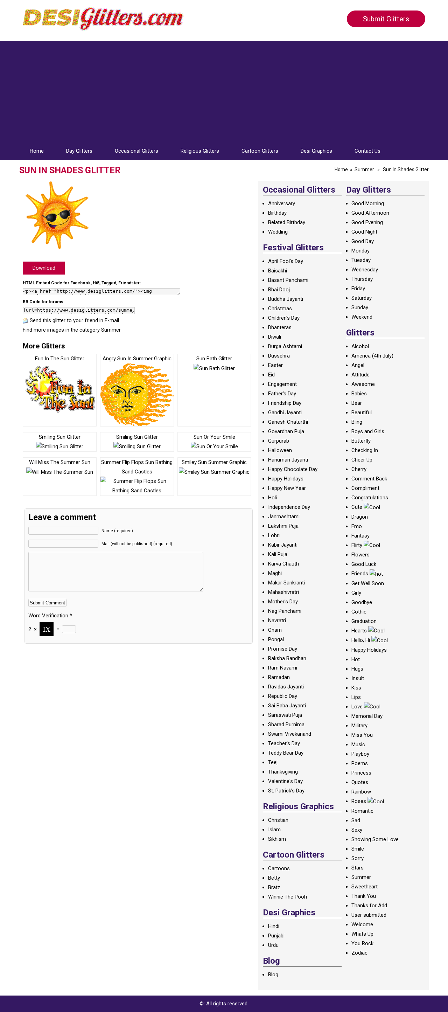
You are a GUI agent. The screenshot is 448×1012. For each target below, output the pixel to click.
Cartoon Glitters (259, 151)
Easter (275, 365)
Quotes (359, 782)
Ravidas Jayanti (286, 687)
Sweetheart (364, 886)
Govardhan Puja (286, 431)
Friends (359, 573)
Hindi (273, 926)
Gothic (358, 612)
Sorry (357, 858)
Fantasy (360, 536)
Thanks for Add (369, 905)
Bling (356, 422)
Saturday (361, 298)
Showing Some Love (375, 839)
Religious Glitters (200, 151)
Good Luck (363, 564)
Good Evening (367, 222)
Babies (359, 393)
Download (44, 268)
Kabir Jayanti (283, 545)
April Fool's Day (285, 261)
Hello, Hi (360, 640)
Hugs (357, 669)
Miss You (362, 735)
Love (357, 706)
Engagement (282, 384)
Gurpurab (278, 441)
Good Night (364, 232)
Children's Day (284, 318)
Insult (357, 678)
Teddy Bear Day (285, 753)
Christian (278, 820)
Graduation (364, 621)
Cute (356, 507)
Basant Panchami (288, 280)
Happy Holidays (285, 479)
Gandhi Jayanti (285, 412)
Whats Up (362, 934)
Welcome (362, 924)
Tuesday (361, 260)
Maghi (275, 573)
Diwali (274, 337)
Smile (357, 849)
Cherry (358, 469)
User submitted (368, 915)
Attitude (360, 375)
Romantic (362, 811)
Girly (356, 593)
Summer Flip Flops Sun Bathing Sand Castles (137, 467)
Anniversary (281, 203)
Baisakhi (277, 271)
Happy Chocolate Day (292, 469)
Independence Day (289, 507)
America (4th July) (372, 356)
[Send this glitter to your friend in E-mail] (25, 320)
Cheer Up (361, 460)
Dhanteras (280, 327)
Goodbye (361, 602)
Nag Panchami (284, 611)
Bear (356, 403)
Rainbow (361, 792)
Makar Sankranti (286, 583)
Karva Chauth (283, 564)
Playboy (360, 754)
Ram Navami (282, 668)
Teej (273, 762)
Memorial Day (367, 716)
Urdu (273, 945)
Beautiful (361, 412)
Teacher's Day (284, 743)
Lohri (274, 535)
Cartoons (279, 868)
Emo (356, 526)
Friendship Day (284, 403)
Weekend (361, 317)
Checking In (364, 450)
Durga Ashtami (285, 346)
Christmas (280, 308)
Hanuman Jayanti (288, 460)
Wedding (278, 232)
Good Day (362, 241)
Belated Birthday (286, 222)
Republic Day (282, 696)
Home (37, 151)
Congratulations (369, 497)
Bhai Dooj (279, 289)
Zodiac (359, 953)
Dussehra (279, 356)
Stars (357, 868)
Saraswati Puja (285, 715)
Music (358, 744)
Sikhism (277, 839)
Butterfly (361, 441)
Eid (271, 375)
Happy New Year (287, 488)
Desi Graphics (316, 151)
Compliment (365, 488)
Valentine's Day (285, 781)
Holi (272, 497)
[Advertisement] (224, 90)
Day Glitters (79, 151)
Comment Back (369, 479)
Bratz (274, 887)
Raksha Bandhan (287, 658)
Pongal (276, 639)
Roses (358, 801)
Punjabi (276, 936)
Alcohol (360, 346)
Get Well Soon (367, 583)
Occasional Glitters (136, 151)
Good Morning (367, 203)
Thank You (363, 896)
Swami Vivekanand (289, 734)
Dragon (359, 517)
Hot (355, 659)
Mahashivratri (283, 592)
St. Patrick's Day (286, 791)
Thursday (362, 279)
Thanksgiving (283, 772)
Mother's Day (283, 601)
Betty (274, 878)
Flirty (356, 545)
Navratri (277, 620)
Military (359, 725)
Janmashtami (284, 516)
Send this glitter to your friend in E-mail (74, 320)
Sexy (356, 830)
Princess (361, 773)
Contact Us (367, 151)
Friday (358, 288)
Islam (274, 829)
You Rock (362, 943)
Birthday (277, 213)
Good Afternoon (370, 213)
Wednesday (364, 269)
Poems (359, 763)
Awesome (363, 384)
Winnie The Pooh (287, 897)
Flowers (360, 555)
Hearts (359, 631)
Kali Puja (277, 554)
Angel (357, 365)
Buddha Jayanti (285, 299)
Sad (355, 820)
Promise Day (282, 649)
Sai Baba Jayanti (287, 705)
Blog (273, 974)
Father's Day (282, 393)
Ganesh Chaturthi (288, 422)
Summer (364, 169)
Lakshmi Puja (283, 526)
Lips (356, 697)
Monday (360, 251)
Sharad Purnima (286, 724)
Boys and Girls (367, 431)
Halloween (280, 450)
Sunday (359, 307)
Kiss (356, 688)
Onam (275, 630)
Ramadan (279, 677)
